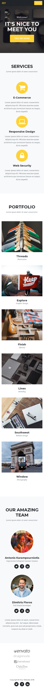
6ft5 (4, 3)
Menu (38, 3)
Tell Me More (22, 38)
